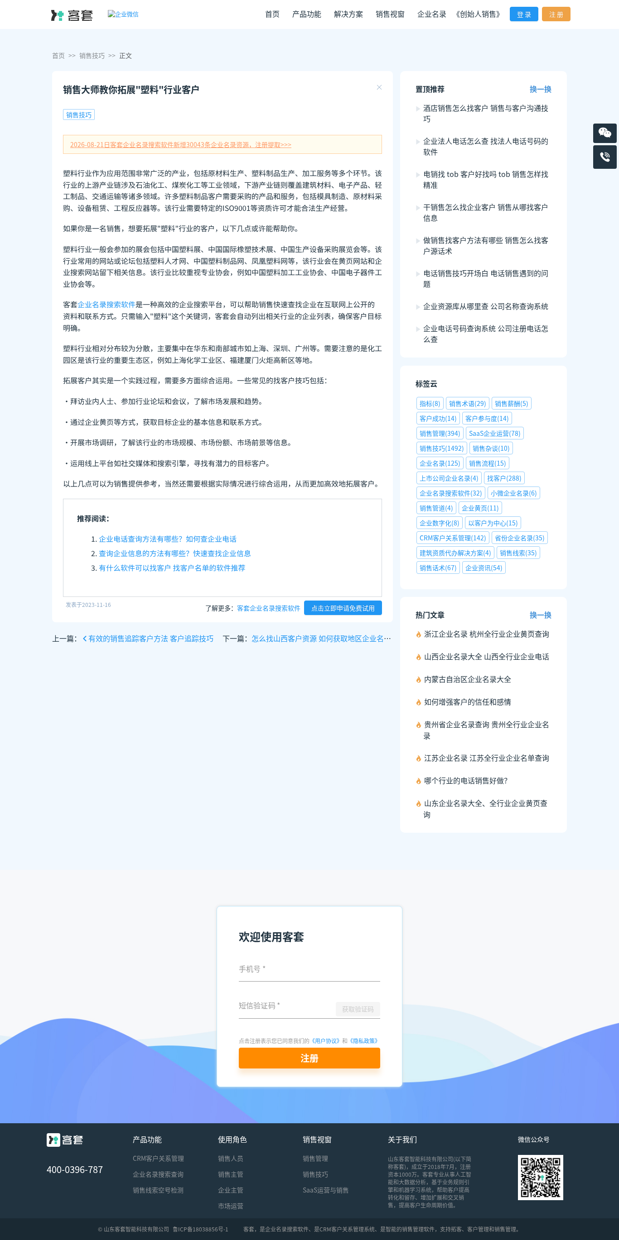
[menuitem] (272, 14)
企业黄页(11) (480, 507)
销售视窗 (317, 1139)
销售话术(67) (438, 567)
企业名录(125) (440, 462)
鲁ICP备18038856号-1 (200, 1229)
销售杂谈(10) (491, 448)
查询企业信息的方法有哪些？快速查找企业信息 (175, 553)
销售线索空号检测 (158, 1189)
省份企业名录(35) (520, 537)
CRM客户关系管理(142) (453, 537)
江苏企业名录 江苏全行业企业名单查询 (486, 757)
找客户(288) (504, 477)
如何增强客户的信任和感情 (467, 701)
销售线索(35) (518, 552)
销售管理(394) (440, 433)
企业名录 (431, 13)
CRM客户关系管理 (158, 1158)
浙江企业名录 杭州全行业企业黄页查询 (486, 633)
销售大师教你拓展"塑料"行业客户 (131, 89)
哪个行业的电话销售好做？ (467, 780)
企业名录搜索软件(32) (451, 492)
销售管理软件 (418, 1229)
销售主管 (230, 1173)
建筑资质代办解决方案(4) (455, 552)
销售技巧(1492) (442, 448)
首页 (272, 13)
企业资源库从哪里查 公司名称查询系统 (485, 305)
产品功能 (147, 1139)
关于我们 (402, 1139)
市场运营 (230, 1205)
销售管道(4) (436, 507)
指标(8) (430, 403)
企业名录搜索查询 (158, 1173)
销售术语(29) (467, 403)
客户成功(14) (438, 418)
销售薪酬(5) (511, 403)
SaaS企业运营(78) (495, 433)
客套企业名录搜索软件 (268, 607)
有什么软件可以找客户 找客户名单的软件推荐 (172, 567)
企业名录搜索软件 (106, 304)
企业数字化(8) (439, 522)
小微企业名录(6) (514, 492)
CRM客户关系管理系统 (347, 1229)
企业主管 (230, 1189)
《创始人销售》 (478, 13)
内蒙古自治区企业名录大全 (467, 678)
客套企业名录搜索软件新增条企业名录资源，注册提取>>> (180, 144)
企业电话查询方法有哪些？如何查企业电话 (168, 538)
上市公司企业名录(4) (449, 477)
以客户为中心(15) (493, 522)
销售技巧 (92, 55)
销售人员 (230, 1158)
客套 (248, 1229)
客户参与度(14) (487, 418)
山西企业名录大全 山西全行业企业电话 (486, 656)
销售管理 (315, 1158)
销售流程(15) (487, 462)
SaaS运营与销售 (326, 1189)
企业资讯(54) (484, 567)
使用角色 (232, 1139)
